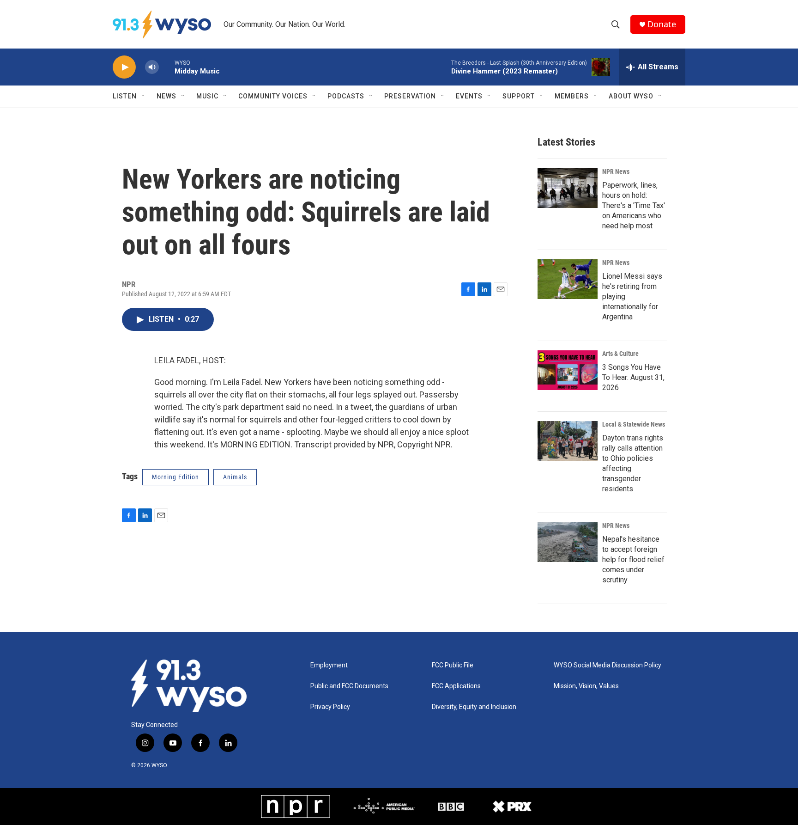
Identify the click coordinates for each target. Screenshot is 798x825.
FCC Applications (456, 686)
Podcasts (345, 96)
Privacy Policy (330, 706)
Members (572, 96)
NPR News (615, 171)
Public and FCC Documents (349, 686)
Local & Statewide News (633, 424)
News (166, 96)
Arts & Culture (620, 353)
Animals (235, 477)
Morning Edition (175, 477)
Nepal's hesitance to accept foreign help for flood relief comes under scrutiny (633, 559)
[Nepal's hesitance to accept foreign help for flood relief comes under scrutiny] (568, 542)
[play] (124, 67)
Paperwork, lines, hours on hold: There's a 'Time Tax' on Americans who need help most (633, 205)
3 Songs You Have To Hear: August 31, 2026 (633, 377)
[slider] (166, 67)
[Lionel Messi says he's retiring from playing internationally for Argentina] (568, 279)
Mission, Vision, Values (586, 686)
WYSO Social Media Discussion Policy (607, 665)
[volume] (152, 67)
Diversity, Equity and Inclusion (474, 706)
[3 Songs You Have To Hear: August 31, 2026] (568, 370)
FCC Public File (452, 665)
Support (518, 96)
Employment (329, 665)
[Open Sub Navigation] (143, 96)
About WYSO (631, 96)
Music (207, 96)
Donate (661, 24)
